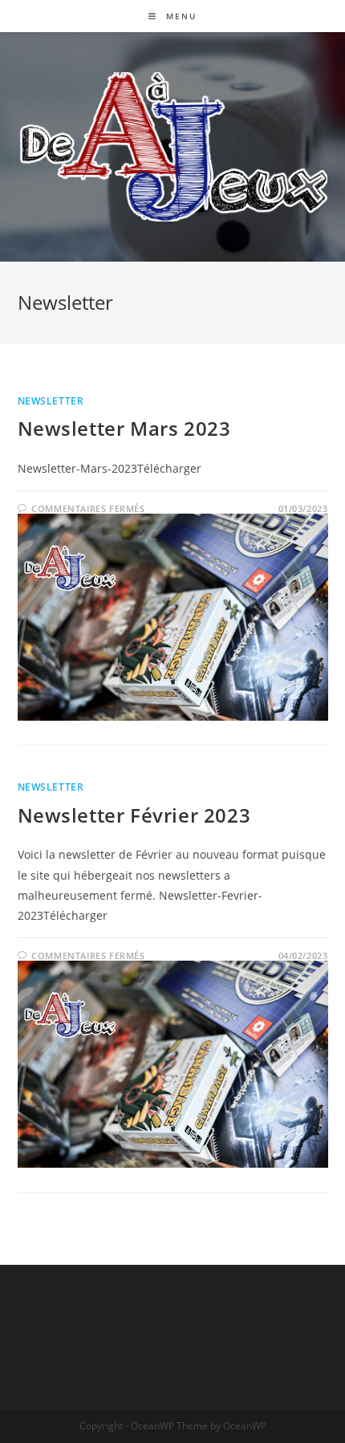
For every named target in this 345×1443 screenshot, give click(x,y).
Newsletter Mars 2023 (124, 428)
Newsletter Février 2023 (134, 815)
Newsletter (51, 401)
